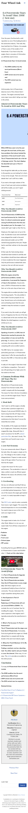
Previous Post (14, 768)
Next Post (14, 773)
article (10, 656)
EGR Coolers (7, 502)
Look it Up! (4, 782)
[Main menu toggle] (25, 3)
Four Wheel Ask (11, 2)
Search (22, 785)
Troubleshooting (7, 21)
